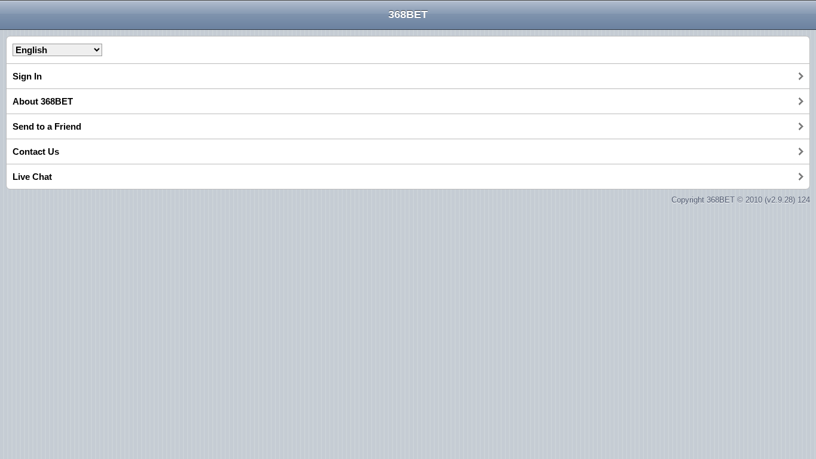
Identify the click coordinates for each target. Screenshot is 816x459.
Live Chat (32, 177)
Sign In (27, 76)
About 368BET (43, 101)
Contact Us (36, 151)
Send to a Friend (47, 126)
